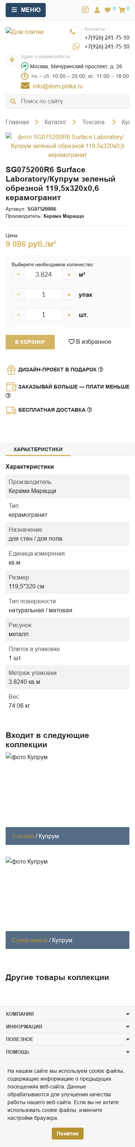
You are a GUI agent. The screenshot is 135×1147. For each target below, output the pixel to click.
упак (85, 294)
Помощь (17, 1052)
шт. (83, 314)
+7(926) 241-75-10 (107, 37)
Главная (17, 122)
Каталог (55, 122)
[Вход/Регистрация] (97, 10)
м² (82, 274)
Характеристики (38, 449)
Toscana (94, 122)
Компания (20, 1014)
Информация (24, 1027)
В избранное (93, 341)
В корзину (30, 342)
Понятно (68, 1134)
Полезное (19, 1039)
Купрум (49, 836)
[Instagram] (85, 10)
